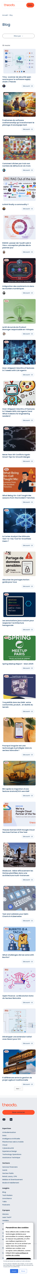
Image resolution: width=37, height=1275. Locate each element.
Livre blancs (7, 1198)
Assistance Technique (11, 1157)
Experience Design (9, 1151)
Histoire (5, 1214)
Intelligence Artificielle (11, 1139)
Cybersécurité (8, 1148)
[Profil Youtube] (4, 1119)
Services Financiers (10, 1167)
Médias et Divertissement (12, 1179)
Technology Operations (11, 1154)
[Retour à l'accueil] (9, 5)
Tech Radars (7, 1195)
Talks (4, 1201)
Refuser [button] (23, 1271)
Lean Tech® (6, 1217)
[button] (30, 5)
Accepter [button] (14, 1271)
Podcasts (6, 1205)
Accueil (5, 15)
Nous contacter (18, 1112)
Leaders (5, 1220)
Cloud (4, 1145)
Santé (4, 1170)
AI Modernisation (9, 1132)
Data (4, 1135)
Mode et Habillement (10, 1183)
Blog (4, 1192)
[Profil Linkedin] (11, 1119)
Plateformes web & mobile (12, 1142)
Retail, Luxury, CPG (9, 1176)
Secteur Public (8, 1173)
